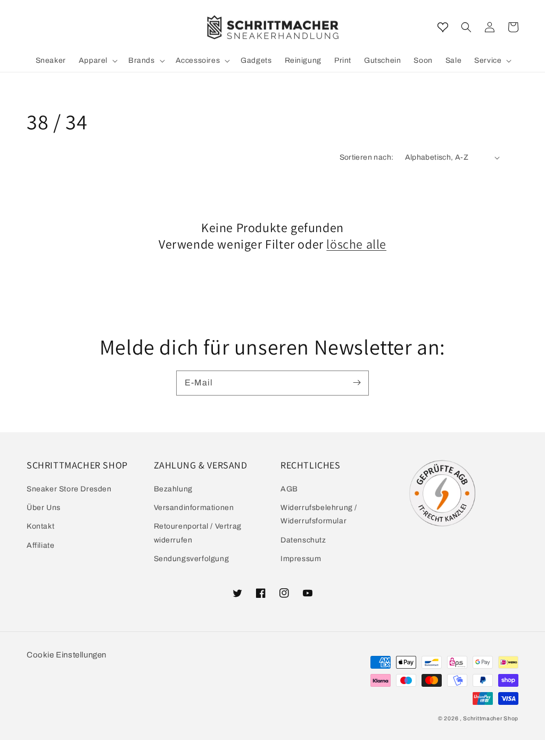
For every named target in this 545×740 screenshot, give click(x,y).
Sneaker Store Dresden (69, 489)
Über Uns (44, 508)
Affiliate (40, 545)
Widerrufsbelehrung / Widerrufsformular (318, 514)
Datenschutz (303, 540)
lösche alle (356, 244)
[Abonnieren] (356, 382)
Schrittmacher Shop (490, 718)
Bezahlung (173, 489)
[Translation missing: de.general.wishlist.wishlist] (443, 27)
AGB (289, 489)
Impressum (300, 559)
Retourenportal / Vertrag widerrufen (198, 533)
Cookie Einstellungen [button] (66, 655)
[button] (466, 27)
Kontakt (40, 526)
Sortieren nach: (367, 157)
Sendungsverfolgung (191, 559)
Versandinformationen (194, 508)
